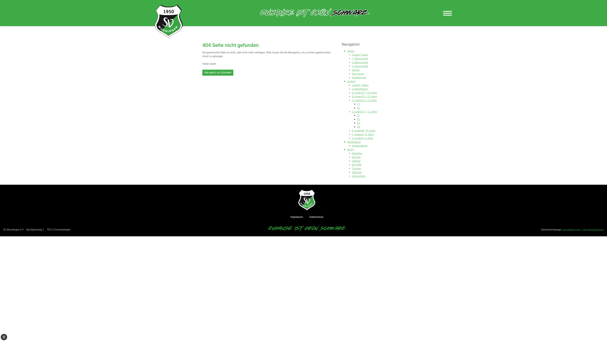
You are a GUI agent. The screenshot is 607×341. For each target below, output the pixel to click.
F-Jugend (357, 134)
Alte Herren (358, 73)
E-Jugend (357, 130)
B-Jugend (357, 96)
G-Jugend (357, 138)
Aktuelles (357, 153)
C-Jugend (357, 100)
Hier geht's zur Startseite (217, 72)
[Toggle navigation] (447, 13)
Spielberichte (359, 77)
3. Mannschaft (360, 66)
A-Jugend (357, 92)
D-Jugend (357, 111)
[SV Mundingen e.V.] (169, 21)
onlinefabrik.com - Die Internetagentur (583, 229)
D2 (358, 119)
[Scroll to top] (600, 334)
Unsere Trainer (360, 54)
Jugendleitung (360, 88)
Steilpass (357, 172)
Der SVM (356, 164)
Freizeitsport (354, 142)
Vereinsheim (359, 176)
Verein (350, 149)
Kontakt (356, 157)
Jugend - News (360, 85)
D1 (358, 115)
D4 (358, 126)
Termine (356, 168)
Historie (356, 160)
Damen (356, 70)
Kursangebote (359, 145)
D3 (358, 123)
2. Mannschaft (360, 62)
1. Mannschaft (360, 58)
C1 (358, 104)
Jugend (351, 81)
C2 (358, 107)
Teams (350, 51)
